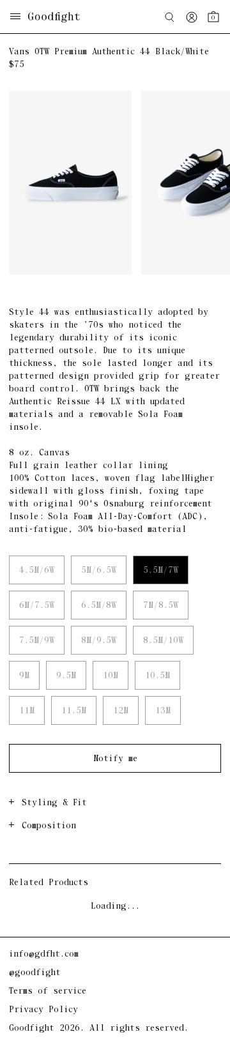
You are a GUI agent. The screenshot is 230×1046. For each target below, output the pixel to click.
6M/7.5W (36, 605)
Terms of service (47, 991)
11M (26, 711)
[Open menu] (15, 17)
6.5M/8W (98, 605)
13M (163, 711)
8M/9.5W (98, 641)
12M (120, 711)
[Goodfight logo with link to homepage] (60, 17)
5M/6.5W (98, 570)
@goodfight (35, 973)
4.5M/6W (36, 570)
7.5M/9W (36, 641)
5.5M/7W (160, 570)
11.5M (73, 711)
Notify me (115, 759)
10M (110, 676)
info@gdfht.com (44, 954)
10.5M (157, 676)
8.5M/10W (163, 641)
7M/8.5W (160, 605)
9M (24, 676)
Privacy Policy (43, 1010)
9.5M (66, 676)
